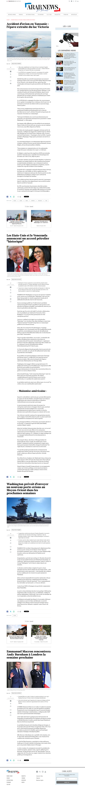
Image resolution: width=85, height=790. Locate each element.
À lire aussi (29, 206)
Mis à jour (48, 210)
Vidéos (23, 782)
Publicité (38, 778)
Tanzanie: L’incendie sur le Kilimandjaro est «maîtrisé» (41, 222)
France (21, 14)
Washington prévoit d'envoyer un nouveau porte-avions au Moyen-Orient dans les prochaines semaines (27, 488)
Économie (41, 14)
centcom (14, 615)
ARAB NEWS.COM (11, 1)
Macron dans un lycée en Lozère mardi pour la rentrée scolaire (70, 69)
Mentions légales (39, 780)
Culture (49, 14)
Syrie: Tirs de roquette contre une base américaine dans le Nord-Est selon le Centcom (16, 637)
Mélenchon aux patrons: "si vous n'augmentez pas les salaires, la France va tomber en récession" (70, 82)
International (30, 14)
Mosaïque (74, 14)
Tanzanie (14, 200)
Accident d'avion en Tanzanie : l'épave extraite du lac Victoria (23, 19)
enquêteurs (33, 200)
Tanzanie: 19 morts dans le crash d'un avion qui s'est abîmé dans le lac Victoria (17, 222)
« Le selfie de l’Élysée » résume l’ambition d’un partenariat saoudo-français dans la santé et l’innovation (70, 56)
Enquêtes (57, 14)
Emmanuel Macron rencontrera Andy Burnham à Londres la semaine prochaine (29, 654)
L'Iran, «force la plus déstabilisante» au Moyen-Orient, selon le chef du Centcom (41, 638)
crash (46, 200)
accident (21, 200)
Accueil (8, 19)
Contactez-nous (39, 776)
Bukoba (27, 200)
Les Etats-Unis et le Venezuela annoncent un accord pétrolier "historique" (28, 238)
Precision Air (40, 200)
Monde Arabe (12, 14)
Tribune (65, 14)
